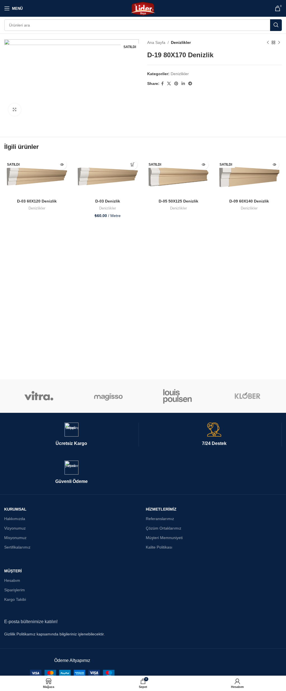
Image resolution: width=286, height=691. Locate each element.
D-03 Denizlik (107, 454)
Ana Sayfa (156, 42)
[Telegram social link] (190, 83)
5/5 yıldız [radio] (65, 212)
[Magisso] (108, 496)
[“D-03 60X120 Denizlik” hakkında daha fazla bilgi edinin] (62, 417)
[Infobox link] (71, 535)
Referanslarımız (160, 618)
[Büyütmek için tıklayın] (14, 109)
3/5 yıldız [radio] (56, 212)
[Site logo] (143, 8)
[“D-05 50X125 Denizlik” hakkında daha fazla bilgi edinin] (203, 417)
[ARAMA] (276, 25)
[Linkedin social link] (183, 83)
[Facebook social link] (162, 83)
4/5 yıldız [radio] (61, 212)
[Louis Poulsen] (177, 496)
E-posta (154, 286)
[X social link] (169, 83)
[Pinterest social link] (176, 83)
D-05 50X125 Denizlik (178, 454)
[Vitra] (38, 496)
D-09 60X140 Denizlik (249, 454)
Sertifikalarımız (17, 647)
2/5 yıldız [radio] (52, 212)
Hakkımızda (14, 618)
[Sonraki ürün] (279, 42)
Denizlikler (181, 42)
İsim (9, 286)
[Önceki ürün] (268, 42)
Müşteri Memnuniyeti (164, 638)
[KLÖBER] (247, 496)
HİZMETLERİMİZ (161, 609)
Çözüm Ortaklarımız (163, 628)
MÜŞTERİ (13, 671)
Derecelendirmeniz (22, 212)
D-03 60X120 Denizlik (37, 454)
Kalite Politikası (159, 647)
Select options (132, 417)
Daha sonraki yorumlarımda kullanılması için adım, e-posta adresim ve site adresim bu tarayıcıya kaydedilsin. (106, 310)
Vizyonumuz (15, 628)
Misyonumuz (15, 638)
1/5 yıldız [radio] (48, 212)
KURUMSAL (15, 609)
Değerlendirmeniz (21, 221)
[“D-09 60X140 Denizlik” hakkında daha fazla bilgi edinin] (274, 417)
